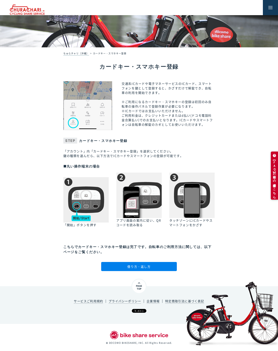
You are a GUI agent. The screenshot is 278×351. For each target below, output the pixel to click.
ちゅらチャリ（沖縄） (76, 53)
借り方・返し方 (139, 266)
